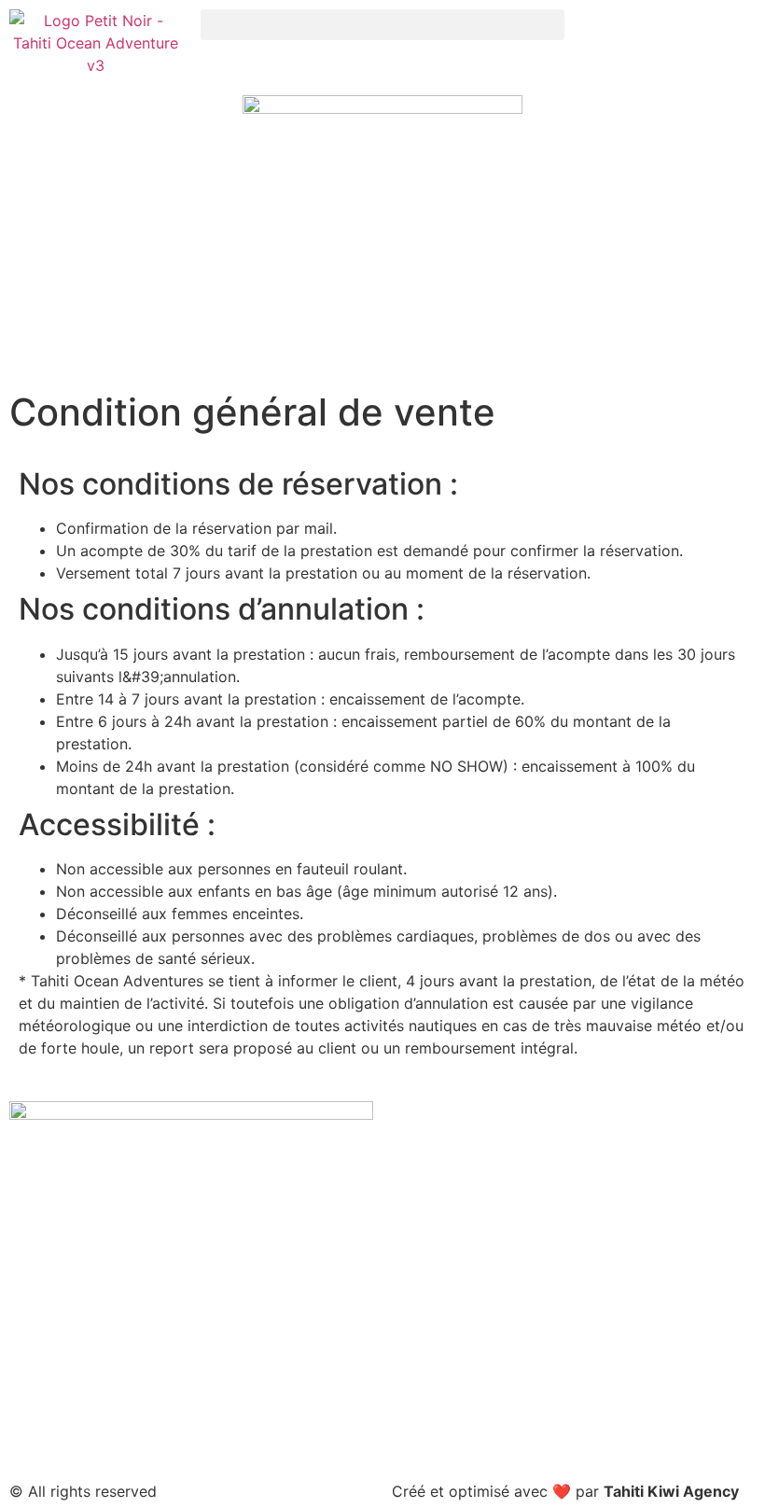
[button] (382, 24)
